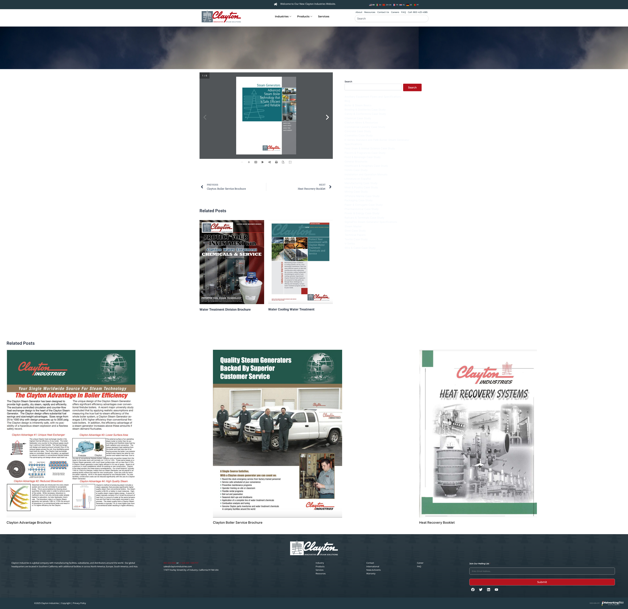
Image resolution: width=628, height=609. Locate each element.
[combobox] (391, 18)
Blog (347, 101)
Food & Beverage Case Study (363, 157)
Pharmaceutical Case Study (362, 209)
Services (323, 16)
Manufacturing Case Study (361, 183)
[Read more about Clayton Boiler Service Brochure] (277, 433)
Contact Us (383, 12)
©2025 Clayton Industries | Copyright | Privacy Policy (60, 603)
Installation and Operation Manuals (366, 174)
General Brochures (356, 161)
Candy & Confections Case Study (365, 113)
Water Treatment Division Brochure (225, 309)
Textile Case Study (356, 239)
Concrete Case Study (358, 131)
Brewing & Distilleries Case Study (365, 109)
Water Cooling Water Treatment (291, 309)
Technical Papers (355, 234)
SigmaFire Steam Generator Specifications (371, 222)
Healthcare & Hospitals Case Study (366, 165)
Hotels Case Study (356, 170)
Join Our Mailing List (479, 563)
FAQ (403, 12)
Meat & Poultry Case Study (361, 187)
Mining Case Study (356, 191)
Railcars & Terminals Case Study (364, 217)
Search (348, 81)
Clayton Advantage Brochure (29, 523)
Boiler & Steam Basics (358, 105)
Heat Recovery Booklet (437, 523)
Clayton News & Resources (361, 122)
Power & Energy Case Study (362, 213)
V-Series (350, 243)
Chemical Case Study (358, 118)
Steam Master (353, 226)
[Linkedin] (488, 589)
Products (303, 16)
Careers (395, 12)
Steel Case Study (355, 230)
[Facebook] (472, 589)
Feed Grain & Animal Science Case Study (370, 148)
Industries (281, 16)
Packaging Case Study (359, 200)
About (359, 12)
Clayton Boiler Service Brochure (237, 523)
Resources (369, 12)
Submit (542, 582)
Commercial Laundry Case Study (365, 127)
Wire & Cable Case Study (360, 247)
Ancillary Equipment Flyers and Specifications (373, 96)
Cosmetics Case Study (359, 135)
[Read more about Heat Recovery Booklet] (478, 433)
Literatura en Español (358, 178)
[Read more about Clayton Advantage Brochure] (71, 433)
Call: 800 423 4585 (417, 12)
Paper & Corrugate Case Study (364, 204)
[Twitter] (480, 589)
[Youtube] (496, 589)
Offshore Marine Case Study (362, 196)
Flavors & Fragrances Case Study (365, 152)
